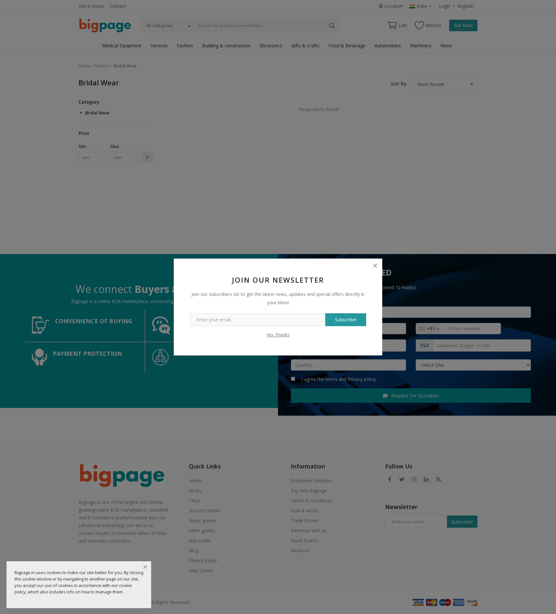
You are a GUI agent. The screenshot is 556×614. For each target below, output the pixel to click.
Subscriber (346, 319)
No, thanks (278, 335)
